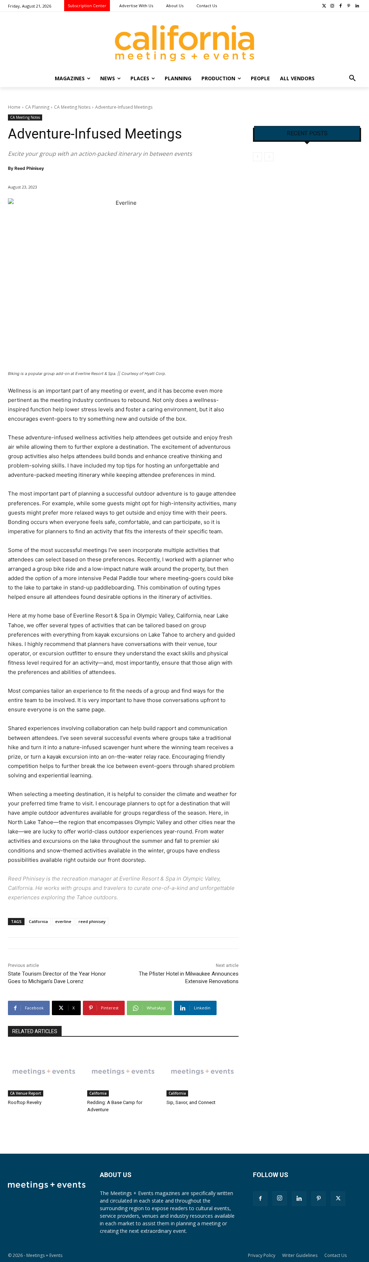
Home (14, 107)
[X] (338, 1198)
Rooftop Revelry (24, 1102)
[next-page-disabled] (269, 156)
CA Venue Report (25, 1093)
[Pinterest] (348, 6)
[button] (352, 78)
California (38, 921)
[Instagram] (332, 6)
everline (63, 921)
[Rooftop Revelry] (44, 1071)
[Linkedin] (357, 6)
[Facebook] (341, 6)
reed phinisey (92, 921)
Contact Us (335, 1255)
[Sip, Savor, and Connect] (202, 1071)
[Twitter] (324, 6)
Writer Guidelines (299, 1255)
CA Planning (37, 107)
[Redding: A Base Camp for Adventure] (123, 1071)
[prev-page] (257, 156)
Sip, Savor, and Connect (190, 1102)
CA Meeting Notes (72, 107)
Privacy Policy (261, 1255)
